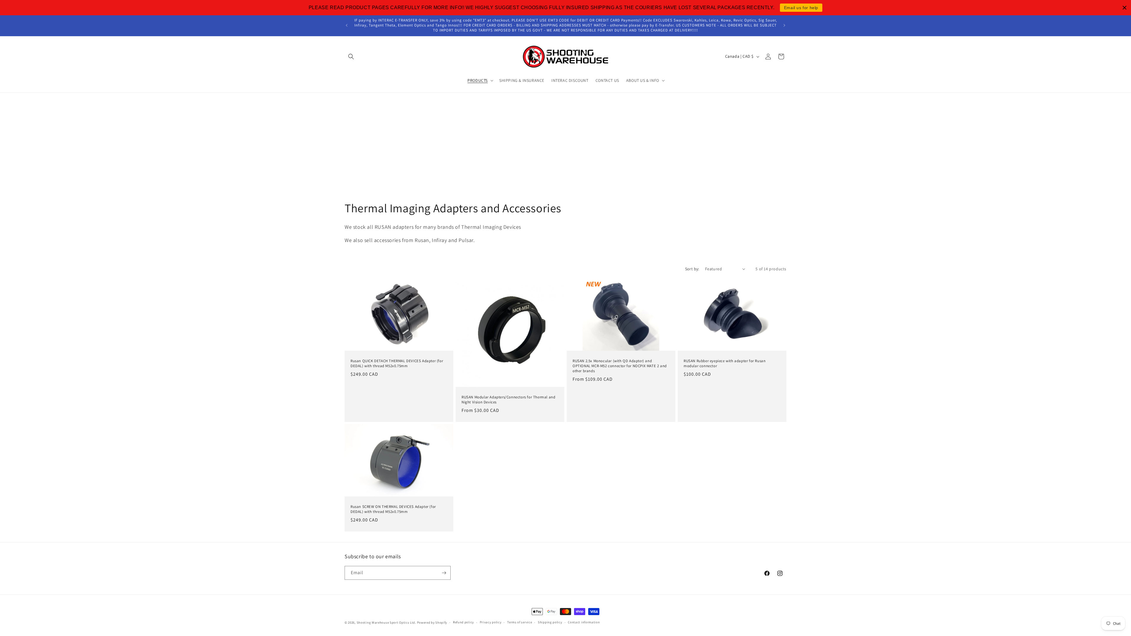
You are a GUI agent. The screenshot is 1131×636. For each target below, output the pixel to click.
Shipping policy (550, 622)
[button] (351, 56)
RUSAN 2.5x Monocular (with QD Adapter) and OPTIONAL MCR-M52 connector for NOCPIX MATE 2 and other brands (620, 366)
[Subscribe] (443, 573)
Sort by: (692, 268)
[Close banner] (1124, 7)
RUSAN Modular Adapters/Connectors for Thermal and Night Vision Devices (508, 400)
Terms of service (519, 622)
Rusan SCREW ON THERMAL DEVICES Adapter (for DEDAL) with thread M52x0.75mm (393, 509)
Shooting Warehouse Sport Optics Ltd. (386, 622)
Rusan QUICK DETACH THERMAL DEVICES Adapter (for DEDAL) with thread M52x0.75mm (396, 363)
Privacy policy (491, 622)
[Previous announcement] (346, 25)
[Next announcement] (784, 25)
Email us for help (801, 7)
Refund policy (463, 622)
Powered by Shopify (432, 622)
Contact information (584, 622)
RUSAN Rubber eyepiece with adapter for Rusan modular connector (724, 363)
